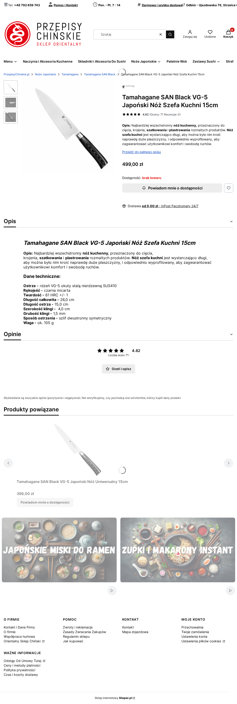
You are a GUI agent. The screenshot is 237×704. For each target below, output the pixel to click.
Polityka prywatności (19, 670)
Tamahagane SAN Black (99, 74)
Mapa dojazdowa (135, 632)
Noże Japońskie (45, 74)
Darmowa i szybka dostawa (162, 5)
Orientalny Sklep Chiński (22, 641)
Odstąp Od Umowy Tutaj (23, 661)
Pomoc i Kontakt (66, 5)
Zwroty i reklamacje (78, 627)
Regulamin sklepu (76, 636)
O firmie (10, 632)
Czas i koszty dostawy (21, 675)
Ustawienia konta (194, 636)
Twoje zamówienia (195, 632)
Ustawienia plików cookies (201, 641)
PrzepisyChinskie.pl (16, 74)
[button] (170, 34)
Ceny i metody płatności (22, 665)
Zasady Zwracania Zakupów (84, 632)
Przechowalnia (192, 627)
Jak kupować (73, 641)
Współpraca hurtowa (19, 636)
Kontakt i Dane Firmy (19, 627)
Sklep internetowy (113, 698)
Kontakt (128, 627)
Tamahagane (70, 74)
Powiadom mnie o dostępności (175, 188)
